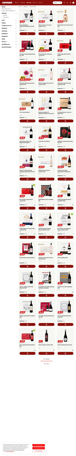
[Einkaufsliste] (64, 2)
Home (20, 6)
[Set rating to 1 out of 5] (20, 30)
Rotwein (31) (5, 17)
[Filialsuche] (70, 2)
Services (40, 2)
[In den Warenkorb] (27, 33)
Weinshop (28, 2)
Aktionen (16, 2)
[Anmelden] (73, 3)
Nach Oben (46, 363)
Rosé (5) (5, 15)
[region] (24, 448)
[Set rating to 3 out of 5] (22, 30)
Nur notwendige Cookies (38, 448)
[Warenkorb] (67, 2)
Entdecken (22, 2)
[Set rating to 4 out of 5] (23, 30)
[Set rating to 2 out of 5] (21, 30)
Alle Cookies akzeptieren (38, 445)
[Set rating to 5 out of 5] (24, 30)
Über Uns (35, 2)
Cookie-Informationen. (10, 451)
